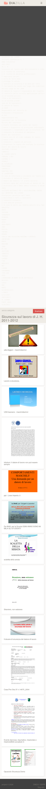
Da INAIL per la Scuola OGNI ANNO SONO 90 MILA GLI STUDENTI (22, 527)
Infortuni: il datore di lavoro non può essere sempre (21, 463)
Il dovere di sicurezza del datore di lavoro (20, 639)
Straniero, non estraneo (13, 609)
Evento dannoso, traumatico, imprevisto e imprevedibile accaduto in (20, 741)
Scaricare (38, 311)
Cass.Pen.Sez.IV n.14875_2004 (16, 689)
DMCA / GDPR (39, 784)
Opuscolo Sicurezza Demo (14, 771)
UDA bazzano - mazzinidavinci (16, 412)
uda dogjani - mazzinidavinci (15, 350)
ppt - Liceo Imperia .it (12, 495)
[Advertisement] (23, 31)
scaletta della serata (12, 559)
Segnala (41, 787)
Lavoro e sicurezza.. (12, 381)
